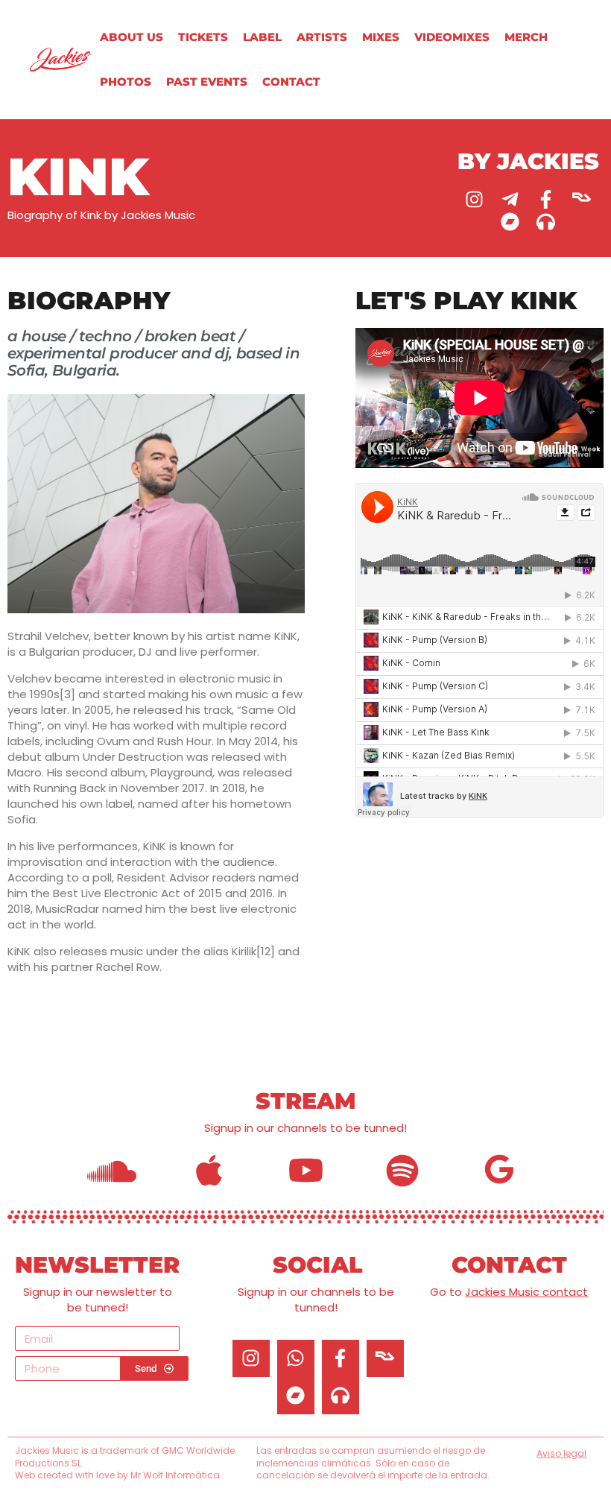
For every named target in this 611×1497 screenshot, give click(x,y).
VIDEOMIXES (452, 37)
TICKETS (203, 37)
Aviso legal (561, 1453)
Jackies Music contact (526, 1292)
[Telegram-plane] (510, 199)
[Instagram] (474, 199)
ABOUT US (131, 37)
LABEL (262, 37)
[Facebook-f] (546, 199)
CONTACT (291, 82)
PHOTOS (125, 82)
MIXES (380, 37)
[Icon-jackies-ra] (582, 199)
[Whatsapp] (295, 1358)
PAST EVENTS (206, 82)
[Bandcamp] (510, 221)
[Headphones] (546, 221)
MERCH (526, 37)
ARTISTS (322, 37)
